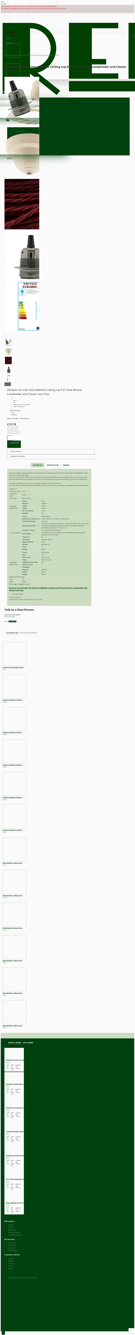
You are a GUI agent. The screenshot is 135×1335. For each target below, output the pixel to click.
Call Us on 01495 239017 (12, 615)
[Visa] (9, 1302)
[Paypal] (9, 1312)
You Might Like (12, 633)
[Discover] (9, 1321)
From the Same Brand (28, 633)
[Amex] (9, 1317)
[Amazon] (9, 1326)
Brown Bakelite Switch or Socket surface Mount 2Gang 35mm (27, 1203)
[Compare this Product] (10, 669)
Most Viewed (28, 1042)
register (21, 584)
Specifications (53, 465)
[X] (10, 1287)
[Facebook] (10, 1282)
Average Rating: (18, 594)
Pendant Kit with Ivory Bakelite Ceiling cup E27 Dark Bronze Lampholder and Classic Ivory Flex (31, 55)
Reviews (66, 465)
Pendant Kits (12, 621)
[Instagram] (10, 1292)
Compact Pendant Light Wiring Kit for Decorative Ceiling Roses (28, 1131)
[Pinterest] (10, 1296)
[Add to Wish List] (3, 669)
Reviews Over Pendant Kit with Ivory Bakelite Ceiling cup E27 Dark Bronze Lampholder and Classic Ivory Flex (48, 589)
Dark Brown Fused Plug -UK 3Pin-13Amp (20, 1108)
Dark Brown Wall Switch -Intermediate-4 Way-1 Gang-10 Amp (27, 1084)
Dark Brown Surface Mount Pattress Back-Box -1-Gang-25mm (27, 1155)
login (15, 584)
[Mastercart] (9, 1307)
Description (37, 465)
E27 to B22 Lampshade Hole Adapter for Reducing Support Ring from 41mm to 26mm (36, 1179)
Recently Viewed (14, 1042)
